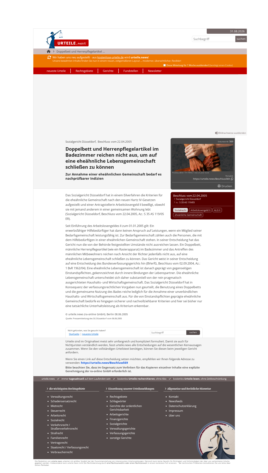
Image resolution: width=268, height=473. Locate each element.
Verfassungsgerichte (122, 433)
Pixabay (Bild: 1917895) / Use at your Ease (190, 172)
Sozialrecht (181, 210)
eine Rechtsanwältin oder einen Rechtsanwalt (127, 463)
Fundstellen (130, 71)
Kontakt (173, 396)
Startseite (74, 334)
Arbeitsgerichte (119, 414)
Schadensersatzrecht (63, 401)
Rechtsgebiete (84, 71)
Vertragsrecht (59, 442)
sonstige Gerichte (120, 438)
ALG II (217, 210)
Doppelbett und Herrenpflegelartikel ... (81, 51)
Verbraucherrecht (62, 452)
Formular (45, 465)
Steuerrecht (58, 410)
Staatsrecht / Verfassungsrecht (70, 447)
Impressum (176, 410)
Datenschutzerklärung (182, 406)
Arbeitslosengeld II (201, 210)
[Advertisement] (140, 103)
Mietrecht (57, 406)
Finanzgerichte (119, 419)
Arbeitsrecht (58, 415)
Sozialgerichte (118, 424)
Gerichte (108, 71)
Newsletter (155, 71)
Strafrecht (57, 433)
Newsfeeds (175, 401)
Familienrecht (59, 438)
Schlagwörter (118, 401)
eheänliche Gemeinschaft (188, 215)
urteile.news (56, 461)
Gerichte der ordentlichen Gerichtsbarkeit (126, 407)
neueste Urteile (56, 71)
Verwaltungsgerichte (122, 428)
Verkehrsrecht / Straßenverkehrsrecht (64, 426)
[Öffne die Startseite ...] (79, 39)
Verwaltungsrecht (62, 396)
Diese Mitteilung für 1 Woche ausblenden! (199, 65)
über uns (174, 415)
